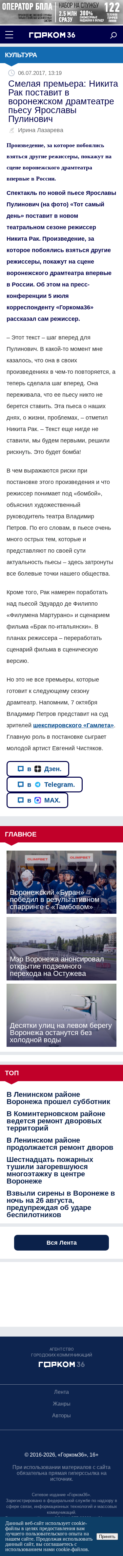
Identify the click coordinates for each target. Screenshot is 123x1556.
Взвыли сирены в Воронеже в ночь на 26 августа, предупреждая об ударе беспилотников (61, 1204)
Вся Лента (62, 1242)
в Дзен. (44, 768)
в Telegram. (51, 784)
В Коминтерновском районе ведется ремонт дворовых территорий (56, 1121)
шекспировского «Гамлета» (73, 725)
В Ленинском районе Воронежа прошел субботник (58, 1098)
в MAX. (44, 800)
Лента (61, 1392)
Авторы (61, 1415)
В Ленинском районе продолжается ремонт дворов (60, 1144)
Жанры (62, 1404)
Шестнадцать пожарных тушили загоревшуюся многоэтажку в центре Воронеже (50, 1170)
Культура (21, 55)
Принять (107, 1536)
